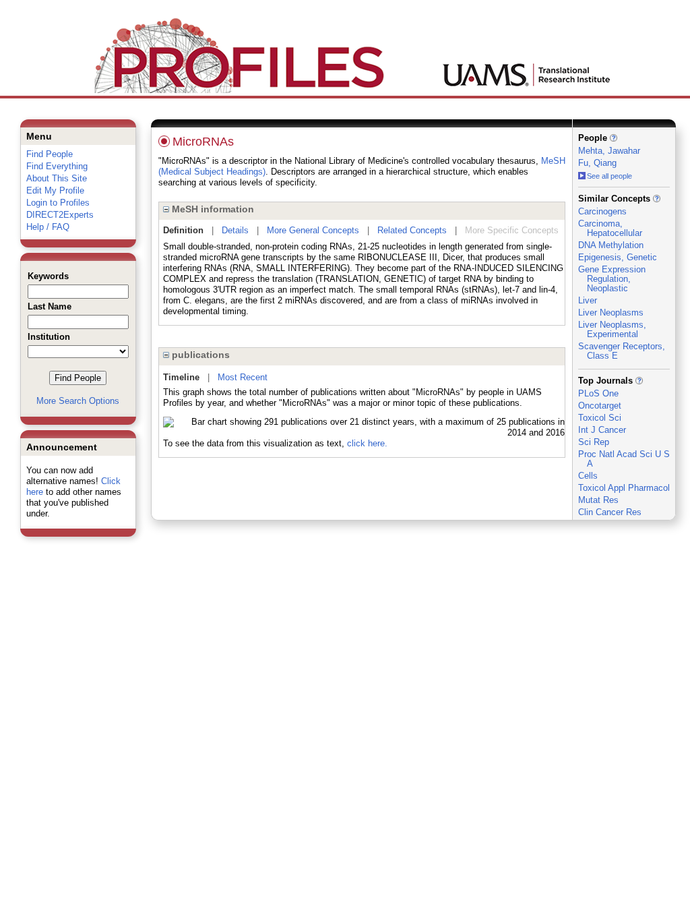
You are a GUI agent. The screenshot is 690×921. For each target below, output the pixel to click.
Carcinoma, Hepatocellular (610, 228)
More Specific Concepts (512, 230)
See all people (609, 176)
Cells (588, 476)
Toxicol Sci (599, 418)
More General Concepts (313, 230)
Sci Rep (593, 442)
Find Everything (57, 166)
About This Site (56, 178)
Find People (49, 154)
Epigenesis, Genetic (617, 257)
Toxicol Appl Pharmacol (624, 488)
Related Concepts (412, 230)
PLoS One (598, 393)
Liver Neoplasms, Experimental (612, 329)
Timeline (181, 377)
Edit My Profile (55, 190)
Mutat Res (598, 500)
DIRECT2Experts (60, 215)
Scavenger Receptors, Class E (621, 351)
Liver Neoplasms (611, 312)
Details (235, 230)
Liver (587, 300)
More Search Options (77, 401)
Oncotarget (599, 405)
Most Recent (243, 377)
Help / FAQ (47, 227)
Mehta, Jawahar (609, 151)
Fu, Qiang (597, 163)
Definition (183, 230)
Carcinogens (602, 211)
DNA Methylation (611, 245)
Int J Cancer (602, 430)
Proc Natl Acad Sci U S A (624, 459)
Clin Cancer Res (609, 512)
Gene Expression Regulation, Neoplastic (612, 278)
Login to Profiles (58, 203)
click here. (367, 443)
